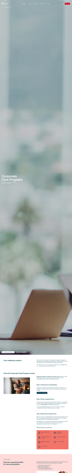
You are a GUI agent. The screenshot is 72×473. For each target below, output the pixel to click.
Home (2, 7)
